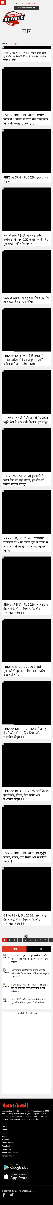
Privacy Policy (7, 1156)
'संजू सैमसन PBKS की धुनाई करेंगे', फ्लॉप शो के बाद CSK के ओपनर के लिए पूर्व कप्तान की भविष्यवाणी (25, 239)
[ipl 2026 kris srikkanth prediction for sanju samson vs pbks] (8, 209)
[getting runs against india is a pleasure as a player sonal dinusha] (6, 956)
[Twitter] (29, 31)
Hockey (5, 1133)
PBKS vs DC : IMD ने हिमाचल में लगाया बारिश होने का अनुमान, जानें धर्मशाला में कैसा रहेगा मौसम (23, 360)
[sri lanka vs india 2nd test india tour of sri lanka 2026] (6, 1000)
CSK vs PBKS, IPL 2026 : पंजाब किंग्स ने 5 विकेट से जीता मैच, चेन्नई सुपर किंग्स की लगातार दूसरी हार (25, 119)
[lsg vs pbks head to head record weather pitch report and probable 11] (8, 827)
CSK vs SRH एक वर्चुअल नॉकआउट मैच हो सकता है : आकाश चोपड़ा (26, 299)
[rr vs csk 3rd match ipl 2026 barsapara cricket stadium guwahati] (8, 512)
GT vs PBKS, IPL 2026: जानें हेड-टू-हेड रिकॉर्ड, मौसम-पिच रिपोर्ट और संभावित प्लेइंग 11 (25, 919)
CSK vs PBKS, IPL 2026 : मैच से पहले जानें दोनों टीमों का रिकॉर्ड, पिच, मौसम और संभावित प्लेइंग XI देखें (24, 56)
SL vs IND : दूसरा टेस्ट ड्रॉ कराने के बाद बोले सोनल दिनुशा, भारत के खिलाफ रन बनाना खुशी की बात (29, 959)
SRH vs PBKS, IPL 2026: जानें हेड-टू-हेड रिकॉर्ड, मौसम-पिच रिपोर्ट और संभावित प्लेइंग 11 (26, 608)
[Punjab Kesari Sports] (13, 19)
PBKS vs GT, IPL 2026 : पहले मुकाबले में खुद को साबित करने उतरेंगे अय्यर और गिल (24, 670)
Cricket (5, 1126)
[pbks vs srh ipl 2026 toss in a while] (8, 151)
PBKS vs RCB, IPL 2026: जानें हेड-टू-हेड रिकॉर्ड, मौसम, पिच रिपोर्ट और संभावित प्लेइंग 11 (26, 795)
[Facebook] (23, 31)
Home (4, 43)
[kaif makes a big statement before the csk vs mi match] (8, 450)
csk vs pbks (14, 43)
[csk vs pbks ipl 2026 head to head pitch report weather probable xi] (8, 48)
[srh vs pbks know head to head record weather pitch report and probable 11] (8, 578)
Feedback (6, 1146)
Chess (4, 1130)
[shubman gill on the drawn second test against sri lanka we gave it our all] (6, 985)
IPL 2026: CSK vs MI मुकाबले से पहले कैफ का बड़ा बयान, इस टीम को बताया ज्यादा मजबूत (23, 480)
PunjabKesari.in (29, 3)
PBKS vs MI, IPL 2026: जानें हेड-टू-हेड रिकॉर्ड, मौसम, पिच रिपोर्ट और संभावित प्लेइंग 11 (25, 733)
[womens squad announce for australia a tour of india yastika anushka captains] (6, 970)
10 (51, 940)
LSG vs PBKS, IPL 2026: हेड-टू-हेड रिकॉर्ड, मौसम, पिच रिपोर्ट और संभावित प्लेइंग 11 (24, 857)
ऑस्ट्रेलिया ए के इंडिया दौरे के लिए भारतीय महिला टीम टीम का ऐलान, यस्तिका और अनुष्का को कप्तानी (30, 973)
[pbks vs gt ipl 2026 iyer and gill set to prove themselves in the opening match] (8, 640)
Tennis (4, 1136)
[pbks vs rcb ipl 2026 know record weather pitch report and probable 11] (8, 765)
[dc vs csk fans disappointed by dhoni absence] (8, 391)
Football (5, 1139)
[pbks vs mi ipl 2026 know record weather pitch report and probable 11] (8, 702)
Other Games (7, 1143)
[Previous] (26, 936)
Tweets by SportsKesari (26, 1013)
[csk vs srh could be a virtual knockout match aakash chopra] (8, 271)
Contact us (6, 1149)
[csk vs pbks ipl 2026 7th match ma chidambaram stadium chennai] (8, 89)
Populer (38, 949)
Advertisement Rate (10, 1153)
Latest (14, 949)
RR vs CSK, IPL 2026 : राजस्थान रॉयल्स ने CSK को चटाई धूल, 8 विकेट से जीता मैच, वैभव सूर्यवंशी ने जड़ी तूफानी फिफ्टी (25, 544)
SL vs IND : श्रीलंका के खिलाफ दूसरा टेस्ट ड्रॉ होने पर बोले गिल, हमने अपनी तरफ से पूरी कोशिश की (29, 988)
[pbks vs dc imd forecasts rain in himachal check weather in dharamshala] (8, 329)
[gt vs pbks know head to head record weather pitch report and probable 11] (8, 889)
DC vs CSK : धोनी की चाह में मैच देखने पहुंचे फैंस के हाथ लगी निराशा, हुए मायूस (25, 420)
